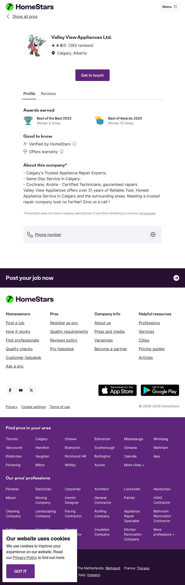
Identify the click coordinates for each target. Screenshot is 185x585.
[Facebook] (10, 390)
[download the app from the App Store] (117, 390)
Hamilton (42, 447)
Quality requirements (69, 331)
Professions (149, 322)
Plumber (12, 489)
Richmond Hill (75, 456)
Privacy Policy (25, 557)
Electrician (43, 489)
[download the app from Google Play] (160, 390)
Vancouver (14, 447)
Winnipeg (160, 439)
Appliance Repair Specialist (132, 516)
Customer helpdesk (23, 357)
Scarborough (104, 447)
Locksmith (132, 489)
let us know (147, 213)
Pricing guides (152, 348)
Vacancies (103, 340)
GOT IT (20, 571)
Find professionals (22, 340)
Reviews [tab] (48, 93)
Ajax (156, 456)
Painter (129, 498)
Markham (160, 447)
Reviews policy (63, 340)
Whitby (70, 465)
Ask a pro (14, 366)
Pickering (13, 465)
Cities (144, 340)
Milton (40, 465)
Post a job (15, 322)
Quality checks (19, 348)
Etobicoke (13, 456)
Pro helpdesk (62, 348)
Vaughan (42, 456)
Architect (101, 489)
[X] (31, 390)
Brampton (72, 447)
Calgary (41, 439)
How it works (18, 331)
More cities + (134, 465)
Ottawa (70, 439)
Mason (11, 498)
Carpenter (73, 489)
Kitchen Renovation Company (133, 534)
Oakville (130, 456)
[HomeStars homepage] (34, 7)
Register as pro (64, 322)
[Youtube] (20, 390)
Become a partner (110, 348)
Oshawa (130, 447)
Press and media (109, 331)
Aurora (99, 465)
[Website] (153, 234)
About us (102, 322)
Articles (146, 357)
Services (146, 331)
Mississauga (133, 439)
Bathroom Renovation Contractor (162, 516)
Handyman (162, 489)
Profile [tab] (29, 93)
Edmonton (102, 439)
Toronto (12, 439)
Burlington (102, 456)
